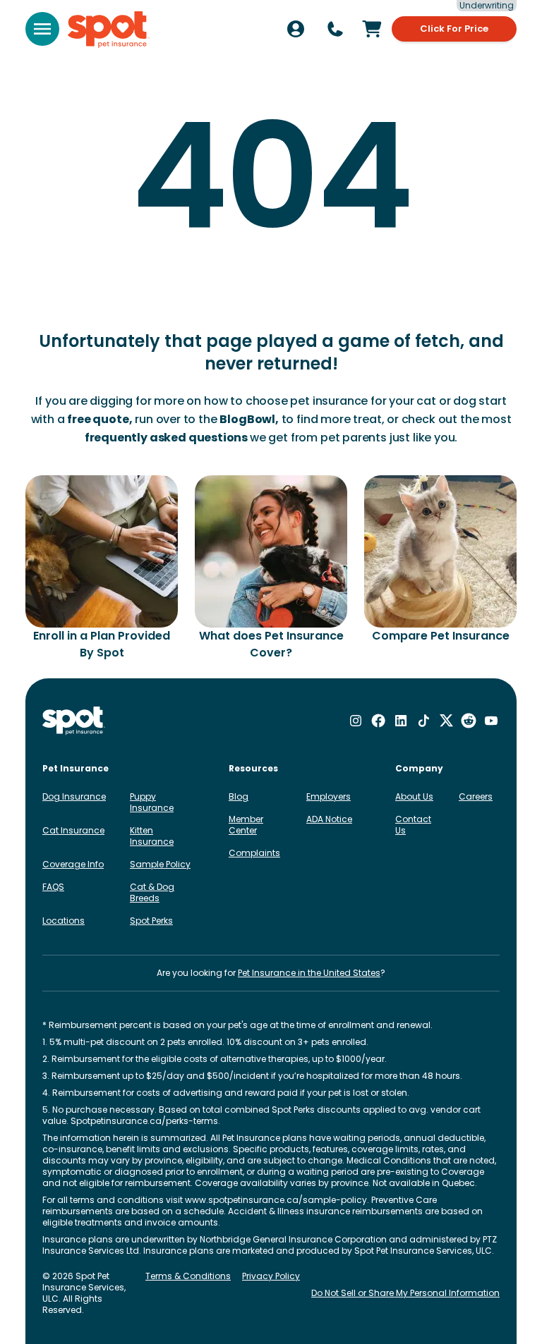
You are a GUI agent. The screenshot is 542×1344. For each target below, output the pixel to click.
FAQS (53, 887)
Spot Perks (151, 921)
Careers (476, 796)
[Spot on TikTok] (423, 720)
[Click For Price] (372, 29)
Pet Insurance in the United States (309, 973)
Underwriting (486, 5)
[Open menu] (42, 29)
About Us (414, 796)
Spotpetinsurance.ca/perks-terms (144, 1121)
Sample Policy (160, 864)
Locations (63, 921)
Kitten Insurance (152, 836)
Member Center (246, 824)
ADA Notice (329, 819)
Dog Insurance (74, 796)
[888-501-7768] (335, 29)
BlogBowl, (248, 419)
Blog (238, 796)
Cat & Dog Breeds (152, 892)
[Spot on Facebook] (378, 720)
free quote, (99, 419)
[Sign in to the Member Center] (296, 29)
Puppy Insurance (152, 802)
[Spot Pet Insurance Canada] (73, 721)
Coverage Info (73, 864)
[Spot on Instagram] (355, 720)
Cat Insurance (73, 830)
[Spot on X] (446, 720)
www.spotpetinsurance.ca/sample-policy (276, 1200)
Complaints (254, 853)
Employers (328, 796)
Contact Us (413, 824)
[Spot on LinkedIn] (400, 720)
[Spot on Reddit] (468, 720)
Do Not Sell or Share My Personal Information (405, 1293)
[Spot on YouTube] (491, 720)
